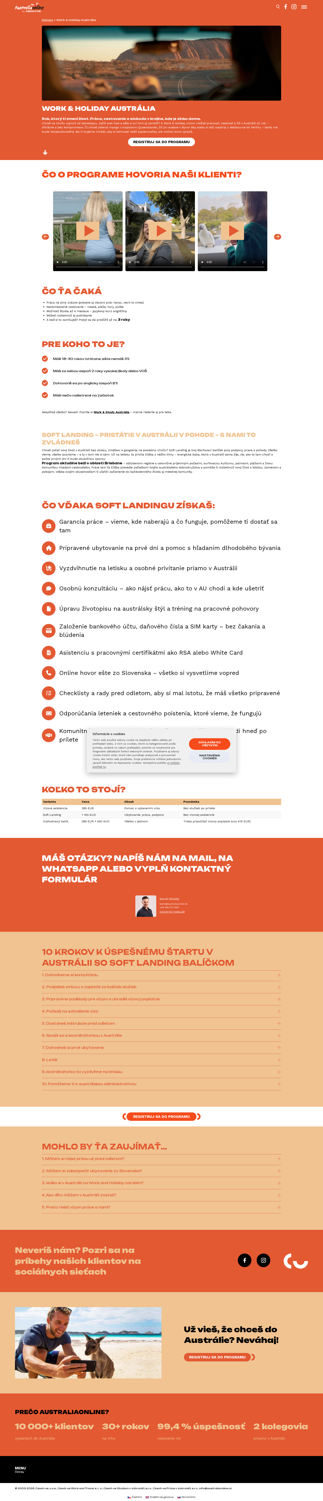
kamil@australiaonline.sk (174, 904)
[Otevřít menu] (304, 7)
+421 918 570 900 (169, 907)
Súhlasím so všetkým (210, 744)
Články (19, 1472)
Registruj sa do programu (161, 142)
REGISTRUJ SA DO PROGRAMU (217, 1357)
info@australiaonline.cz (215, 1488)
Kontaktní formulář (172, 912)
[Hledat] (278, 7)
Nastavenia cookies (209, 757)
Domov (47, 20)
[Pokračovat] (45, 153)
